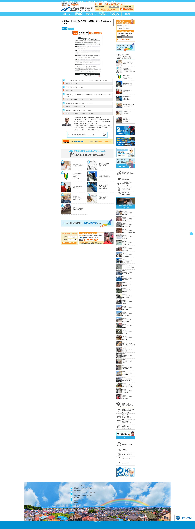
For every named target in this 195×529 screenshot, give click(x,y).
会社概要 (127, 14)
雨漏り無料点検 (78, 490)
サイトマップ (77, 507)
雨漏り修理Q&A (91, 14)
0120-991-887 (77, 141)
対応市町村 (76, 497)
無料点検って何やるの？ (103, 14)
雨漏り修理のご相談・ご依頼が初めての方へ (85, 488)
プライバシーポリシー (79, 505)
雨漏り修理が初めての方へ (79, 14)
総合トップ (67, 14)
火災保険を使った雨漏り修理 (115, 14)
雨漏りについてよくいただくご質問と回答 (84, 492)
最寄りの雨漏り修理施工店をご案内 (83, 495)
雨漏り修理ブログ (78, 500)
